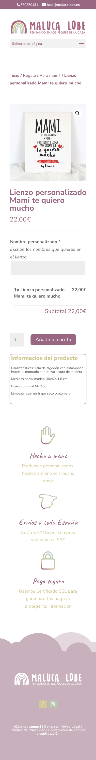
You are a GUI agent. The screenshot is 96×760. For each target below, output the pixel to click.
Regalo (29, 75)
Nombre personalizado (35, 242)
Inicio (14, 75)
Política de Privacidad (28, 730)
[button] (77, 113)
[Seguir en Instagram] (53, 704)
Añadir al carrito (53, 339)
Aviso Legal (71, 726)
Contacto (51, 726)
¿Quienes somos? (27, 726)
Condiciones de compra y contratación (61, 732)
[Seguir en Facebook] (43, 704)
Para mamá (50, 75)
